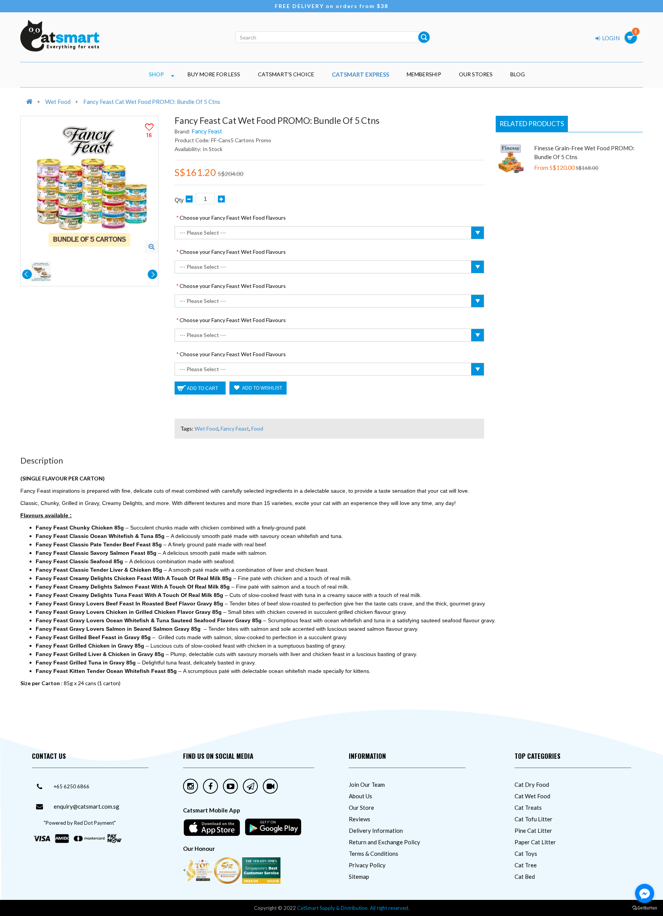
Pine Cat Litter (533, 830)
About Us (360, 796)
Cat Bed (525, 876)
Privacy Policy (367, 865)
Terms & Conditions (373, 853)
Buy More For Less (214, 74)
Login (610, 38)
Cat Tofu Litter (533, 819)
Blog (517, 74)
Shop (156, 74)
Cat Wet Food (532, 796)
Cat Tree (526, 865)
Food (257, 428)
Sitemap (359, 876)
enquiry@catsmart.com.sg (86, 806)
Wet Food (58, 101)
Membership (424, 74)
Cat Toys (526, 853)
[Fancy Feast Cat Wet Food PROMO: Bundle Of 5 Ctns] (151, 246)
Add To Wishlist (261, 388)
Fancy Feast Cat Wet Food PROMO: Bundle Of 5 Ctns (151, 101)
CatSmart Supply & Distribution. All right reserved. (353, 908)
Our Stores (476, 74)
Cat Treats (528, 807)
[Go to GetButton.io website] (644, 908)
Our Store (361, 807)
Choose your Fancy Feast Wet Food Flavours (233, 217)
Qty (179, 200)
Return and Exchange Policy (384, 842)
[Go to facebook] (644, 893)
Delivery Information (376, 830)
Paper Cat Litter (535, 842)
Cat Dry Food (532, 784)
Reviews (359, 819)
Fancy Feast (206, 131)
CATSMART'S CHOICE (286, 74)
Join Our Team (367, 784)
